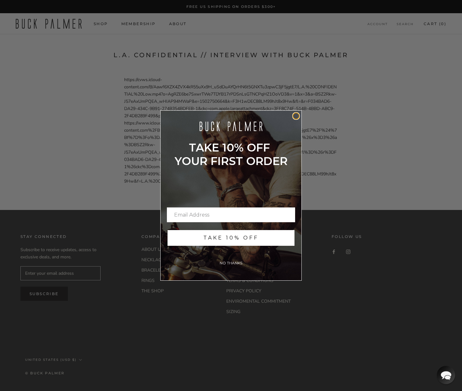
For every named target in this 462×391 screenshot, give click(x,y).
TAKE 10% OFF (231, 238)
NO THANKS (231, 263)
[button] (446, 375)
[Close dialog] (296, 116)
